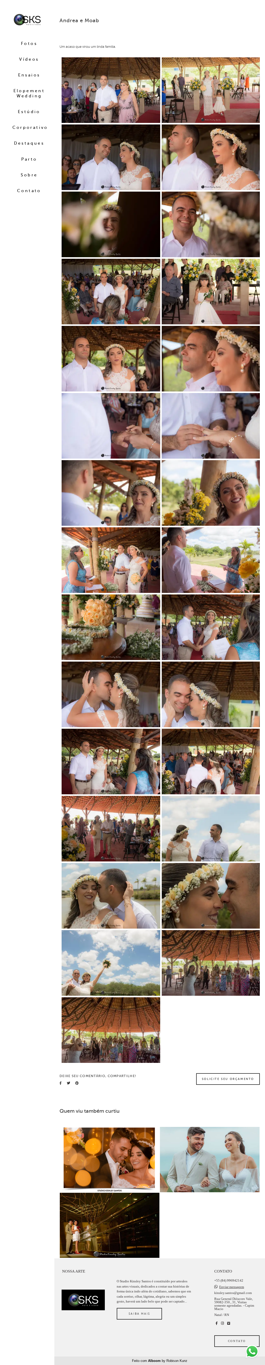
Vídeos (29, 59)
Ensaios (29, 75)
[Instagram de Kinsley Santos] (222, 1323)
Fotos (29, 43)
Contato (29, 191)
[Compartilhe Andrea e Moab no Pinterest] (77, 1083)
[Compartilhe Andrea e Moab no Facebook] (61, 1083)
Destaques (29, 143)
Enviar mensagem (231, 1287)
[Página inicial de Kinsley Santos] (27, 19)
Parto (29, 159)
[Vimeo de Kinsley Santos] (228, 1323)
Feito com (159, 1361)
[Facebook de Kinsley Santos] (217, 1323)
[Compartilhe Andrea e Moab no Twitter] (68, 1083)
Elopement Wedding (29, 93)
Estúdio (29, 111)
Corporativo (30, 127)
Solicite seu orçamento (228, 1078)
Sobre (29, 175)
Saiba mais (139, 1313)
